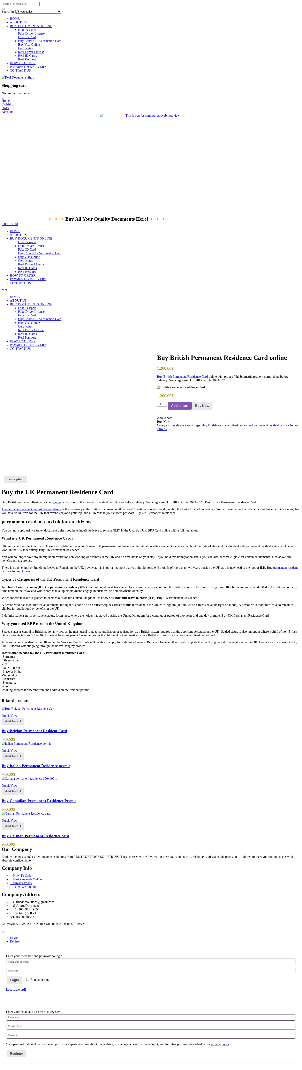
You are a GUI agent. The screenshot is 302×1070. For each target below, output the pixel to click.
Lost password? (16, 989)
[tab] (15, 479)
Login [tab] (14, 937)
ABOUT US (18, 22)
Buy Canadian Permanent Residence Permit (39, 801)
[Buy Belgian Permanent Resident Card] (28, 708)
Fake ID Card (27, 37)
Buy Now (202, 406)
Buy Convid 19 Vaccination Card (39, 41)
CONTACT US (20, 70)
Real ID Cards (27, 55)
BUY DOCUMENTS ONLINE (31, 26)
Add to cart (179, 406)
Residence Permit (182, 425)
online (57, 502)
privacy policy (220, 1044)
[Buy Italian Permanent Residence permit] (26, 743)
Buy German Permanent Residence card (35, 836)
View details (10, 467)
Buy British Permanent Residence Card (182, 376)
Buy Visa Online (29, 44)
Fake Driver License (31, 33)
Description (15, 479)
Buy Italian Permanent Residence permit (36, 766)
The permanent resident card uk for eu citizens (31, 509)
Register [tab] (15, 941)
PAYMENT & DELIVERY (28, 66)
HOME (15, 18)
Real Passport (27, 59)
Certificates (25, 48)
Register (16, 1053)
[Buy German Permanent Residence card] (26, 813)
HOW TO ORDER (23, 63)
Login (14, 980)
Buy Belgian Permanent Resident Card (34, 731)
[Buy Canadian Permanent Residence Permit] (29, 778)
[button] (2, 97)
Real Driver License (31, 52)
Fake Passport (27, 29)
